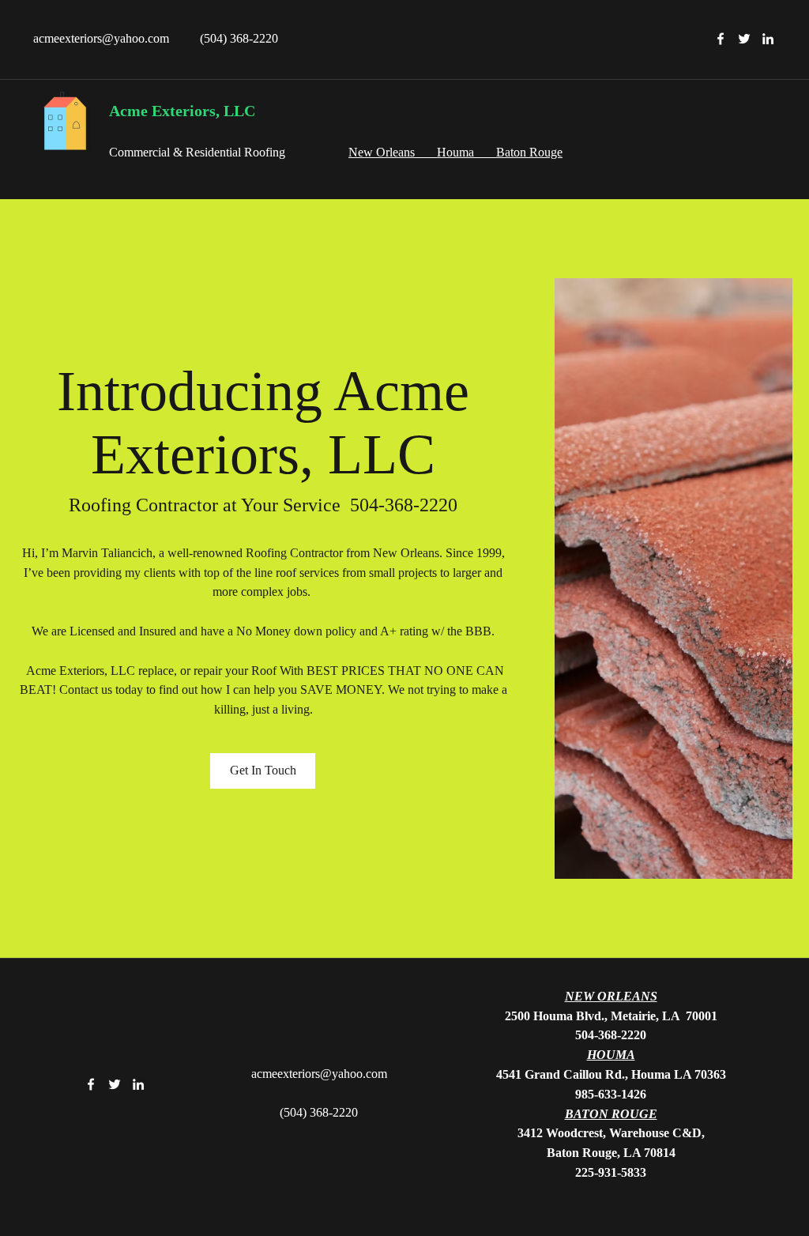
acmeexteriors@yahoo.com (101, 38)
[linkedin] (768, 39)
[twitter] (744, 39)
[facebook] (720, 39)
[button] (262, 771)
